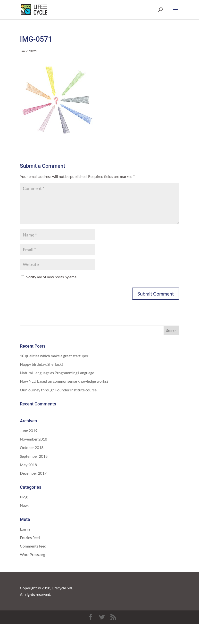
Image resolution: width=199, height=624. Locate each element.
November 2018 (33, 439)
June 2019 (28, 430)
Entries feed (30, 537)
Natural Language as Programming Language (57, 372)
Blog (23, 497)
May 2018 (28, 464)
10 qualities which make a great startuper (54, 355)
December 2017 (33, 473)
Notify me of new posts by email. (52, 276)
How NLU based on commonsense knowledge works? (64, 381)
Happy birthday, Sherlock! (41, 364)
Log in (25, 529)
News (24, 505)
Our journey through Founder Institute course (58, 390)
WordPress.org (32, 554)
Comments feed (33, 546)
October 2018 (31, 447)
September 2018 (34, 456)
